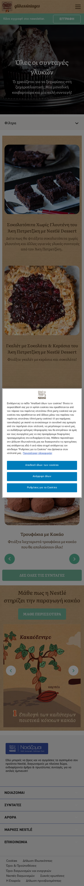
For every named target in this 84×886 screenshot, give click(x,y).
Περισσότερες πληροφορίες (37, 453)
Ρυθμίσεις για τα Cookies (42, 487)
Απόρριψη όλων (42, 476)
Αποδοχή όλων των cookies (42, 465)
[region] (42, 443)
